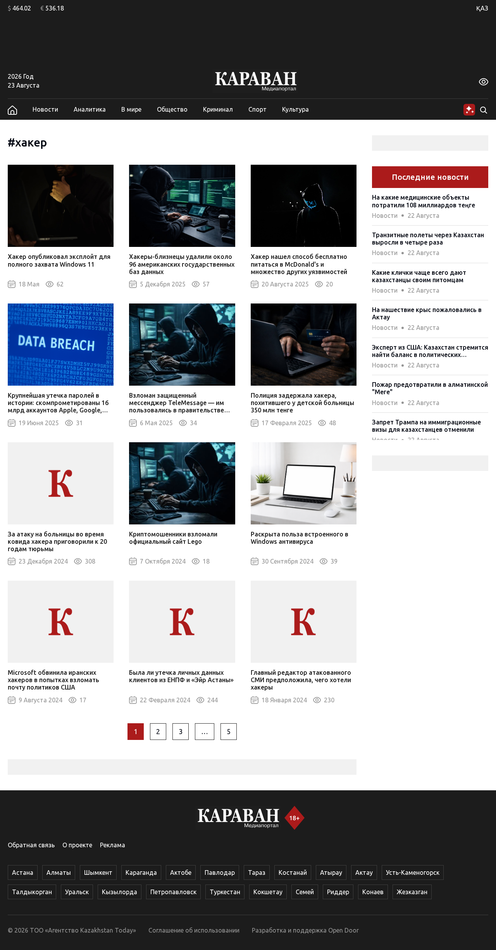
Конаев (373, 891)
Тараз (256, 872)
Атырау (331, 872)
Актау (364, 872)
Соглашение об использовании (193, 930)
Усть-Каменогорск (412, 872)
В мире (131, 109)
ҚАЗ (482, 8)
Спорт (257, 109)
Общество (172, 109)
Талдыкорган (32, 891)
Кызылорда (119, 891)
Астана (22, 872)
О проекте (77, 844)
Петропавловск (173, 891)
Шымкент (98, 872)
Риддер (338, 891)
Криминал (218, 109)
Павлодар (220, 872)
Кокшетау (267, 891)
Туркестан (225, 891)
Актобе (180, 872)
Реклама (112, 844)
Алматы (58, 872)
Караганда (141, 872)
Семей (305, 891)
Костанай (293, 872)
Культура (295, 109)
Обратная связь (31, 844)
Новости (45, 109)
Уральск (77, 891)
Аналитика (90, 109)
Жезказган (412, 891)
